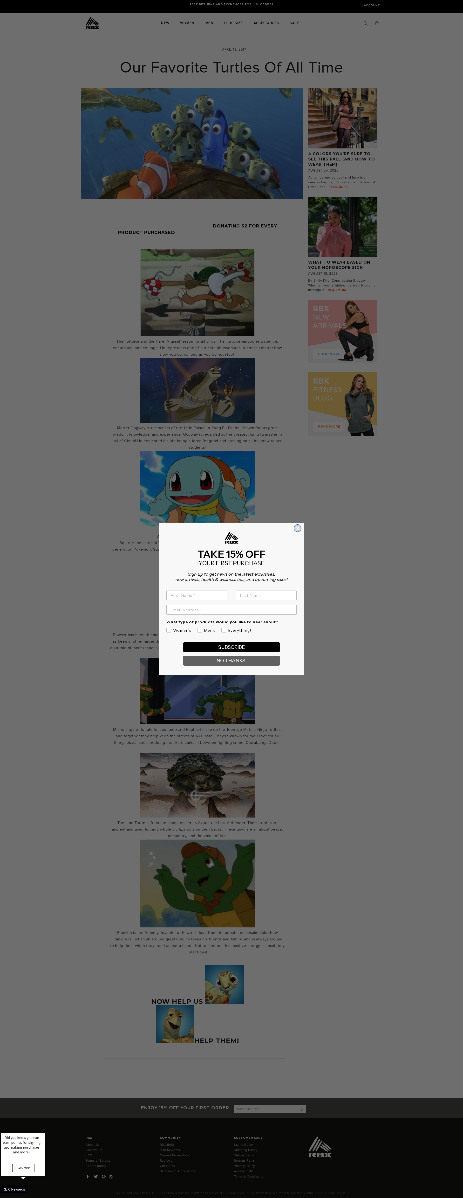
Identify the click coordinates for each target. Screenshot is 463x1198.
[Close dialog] (297, 528)
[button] (29, 1189)
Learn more (23, 1168)
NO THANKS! (232, 661)
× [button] (43, 1129)
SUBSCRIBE (231, 647)
